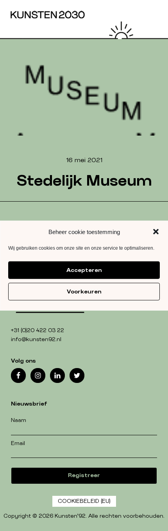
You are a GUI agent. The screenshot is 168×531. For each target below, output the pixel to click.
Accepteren (84, 270)
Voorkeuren (84, 291)
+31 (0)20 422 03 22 (37, 330)
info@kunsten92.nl (36, 339)
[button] (156, 232)
